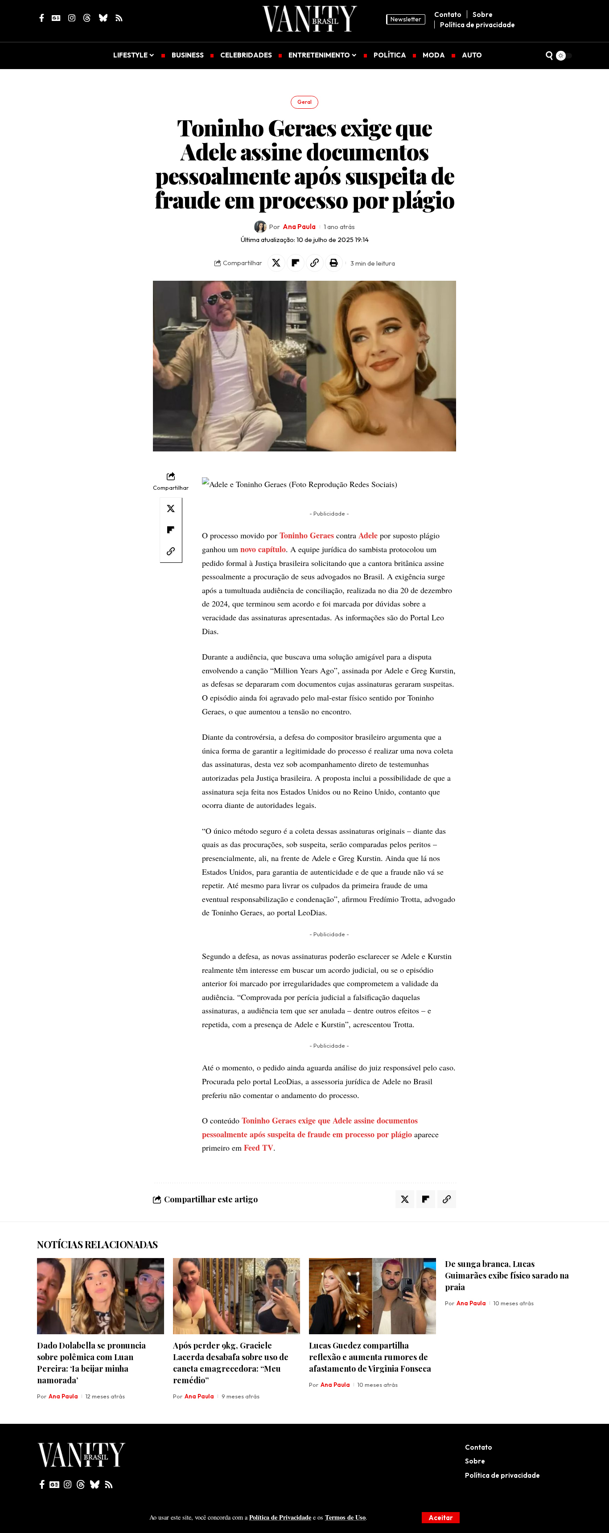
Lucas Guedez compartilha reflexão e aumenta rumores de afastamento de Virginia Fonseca (370, 1357)
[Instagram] (68, 1484)
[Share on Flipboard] (295, 263)
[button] (441, 1517)
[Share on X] (276, 263)
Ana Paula (299, 226)
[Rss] (108, 1484)
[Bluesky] (94, 1484)
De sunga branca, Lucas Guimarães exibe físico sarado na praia (507, 1275)
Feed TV (258, 1147)
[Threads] (80, 1484)
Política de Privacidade (280, 1517)
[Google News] (54, 1484)
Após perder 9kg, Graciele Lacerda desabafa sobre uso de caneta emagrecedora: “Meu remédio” (230, 1362)
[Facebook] (42, 1484)
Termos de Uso (345, 1517)
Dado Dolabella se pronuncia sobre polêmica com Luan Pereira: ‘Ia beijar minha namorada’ (91, 1362)
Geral (304, 101)
